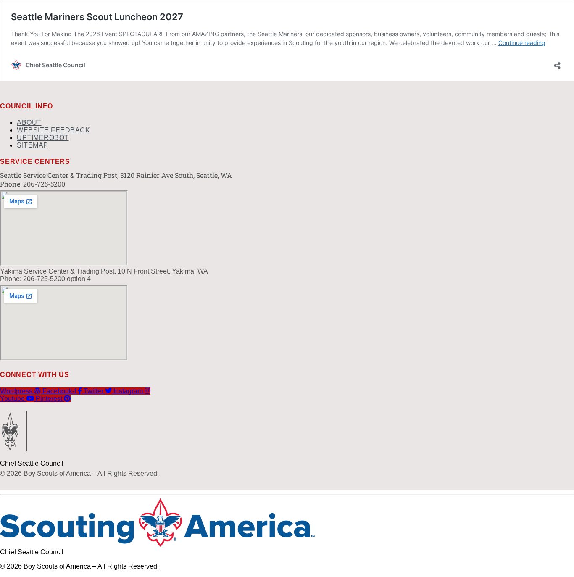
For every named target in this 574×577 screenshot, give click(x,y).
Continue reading (521, 42)
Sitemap (32, 145)
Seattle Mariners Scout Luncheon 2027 (97, 16)
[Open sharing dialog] (557, 62)
